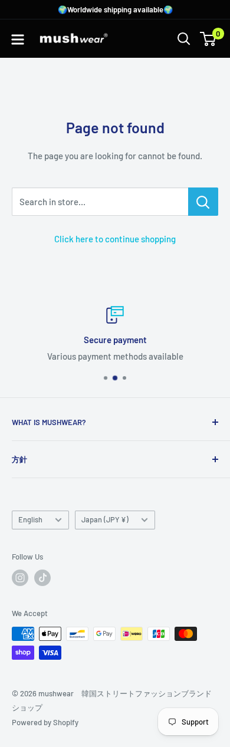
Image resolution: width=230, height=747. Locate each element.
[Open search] (184, 38)
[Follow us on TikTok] (42, 578)
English (30, 519)
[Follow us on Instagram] (20, 578)
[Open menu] (18, 39)
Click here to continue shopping (115, 238)
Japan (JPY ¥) (105, 519)
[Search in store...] (203, 201)
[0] (208, 39)
